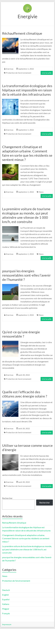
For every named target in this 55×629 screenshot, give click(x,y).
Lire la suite (46, 73)
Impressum (6, 624)
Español (5, 599)
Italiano (5, 604)
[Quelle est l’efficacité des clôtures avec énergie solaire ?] (10, 402)
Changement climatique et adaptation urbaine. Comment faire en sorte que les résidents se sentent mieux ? (27, 153)
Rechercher (7, 498)
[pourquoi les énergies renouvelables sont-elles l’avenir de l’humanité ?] (10, 285)
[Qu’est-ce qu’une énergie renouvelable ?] (10, 342)
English (5, 594)
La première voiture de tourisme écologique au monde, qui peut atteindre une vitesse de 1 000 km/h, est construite (26, 215)
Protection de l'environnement (18, 73)
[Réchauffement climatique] (10, 39)
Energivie (27, 16)
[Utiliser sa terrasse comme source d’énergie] (10, 455)
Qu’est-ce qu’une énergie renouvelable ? (21, 334)
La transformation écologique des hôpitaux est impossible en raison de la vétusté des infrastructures (27, 90)
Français (6, 613)
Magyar (5, 608)
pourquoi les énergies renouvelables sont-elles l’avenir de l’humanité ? (26, 275)
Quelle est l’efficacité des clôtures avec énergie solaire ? (24, 394)
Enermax (9, 69)
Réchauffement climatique (22, 33)
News (41, 192)
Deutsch (6, 590)
